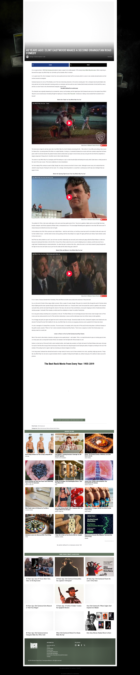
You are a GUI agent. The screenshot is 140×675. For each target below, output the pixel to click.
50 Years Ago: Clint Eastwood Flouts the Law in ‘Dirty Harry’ (99, 580)
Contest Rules (50, 648)
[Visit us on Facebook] (82, 645)
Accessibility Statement (52, 651)
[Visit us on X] (85, 645)
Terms (48, 647)
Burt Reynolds (71, 93)
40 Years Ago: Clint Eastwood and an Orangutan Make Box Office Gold (37, 634)
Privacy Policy (50, 650)
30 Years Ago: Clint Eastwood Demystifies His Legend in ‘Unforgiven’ (68, 580)
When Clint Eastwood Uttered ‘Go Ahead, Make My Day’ (68, 634)
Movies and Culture (54, 428)
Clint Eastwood (49, 70)
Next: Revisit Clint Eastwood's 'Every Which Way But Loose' (69, 420)
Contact (48, 656)
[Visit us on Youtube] (79, 645)
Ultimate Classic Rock (93, 145)
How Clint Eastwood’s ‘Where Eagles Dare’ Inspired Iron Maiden (99, 607)
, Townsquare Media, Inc (47, 660)
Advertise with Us (51, 645)
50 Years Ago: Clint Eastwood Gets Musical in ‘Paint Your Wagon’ (39, 607)
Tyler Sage (31, 56)
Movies (48, 428)
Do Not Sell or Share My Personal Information (57, 655)
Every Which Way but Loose (89, 70)
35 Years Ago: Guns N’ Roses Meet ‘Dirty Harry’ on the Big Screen (38, 580)
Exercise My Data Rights (52, 653)
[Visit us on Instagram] (76, 645)
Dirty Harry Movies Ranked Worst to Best (99, 633)
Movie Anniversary (42, 428)
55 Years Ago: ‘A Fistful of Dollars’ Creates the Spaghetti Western (68, 607)
